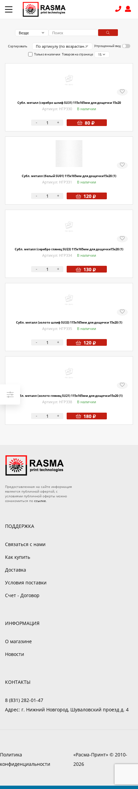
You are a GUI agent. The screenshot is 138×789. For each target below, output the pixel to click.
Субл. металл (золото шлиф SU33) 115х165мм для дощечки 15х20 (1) (69, 322)
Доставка (15, 570)
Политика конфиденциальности (25, 759)
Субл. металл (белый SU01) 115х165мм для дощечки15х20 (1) (69, 176)
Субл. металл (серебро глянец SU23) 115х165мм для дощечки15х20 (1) (69, 249)
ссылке (40, 500)
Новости (14, 654)
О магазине (18, 641)
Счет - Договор (22, 595)
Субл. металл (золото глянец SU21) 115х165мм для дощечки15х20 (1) (69, 395)
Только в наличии (47, 54)
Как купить (17, 557)
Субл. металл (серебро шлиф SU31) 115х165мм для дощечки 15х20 (69, 102)
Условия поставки (26, 582)
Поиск (108, 32)
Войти (129, 9)
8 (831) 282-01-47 (119, 9)
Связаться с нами (25, 544)
